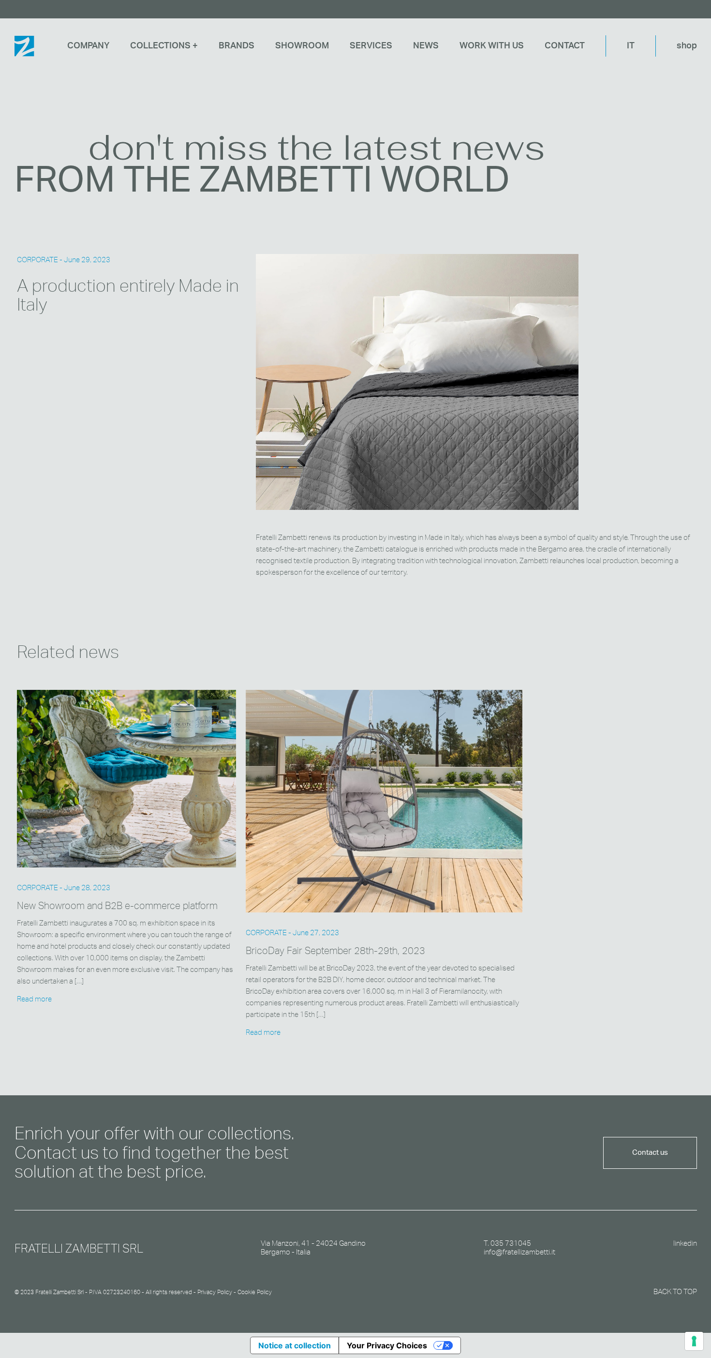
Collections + (164, 46)
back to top (675, 1291)
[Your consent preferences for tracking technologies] (694, 1341)
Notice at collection (294, 1345)
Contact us (650, 1152)
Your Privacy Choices (387, 1345)
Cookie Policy (254, 1292)
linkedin (685, 1243)
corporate (37, 259)
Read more (34, 998)
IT (631, 46)
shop (687, 46)
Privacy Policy (214, 1292)
